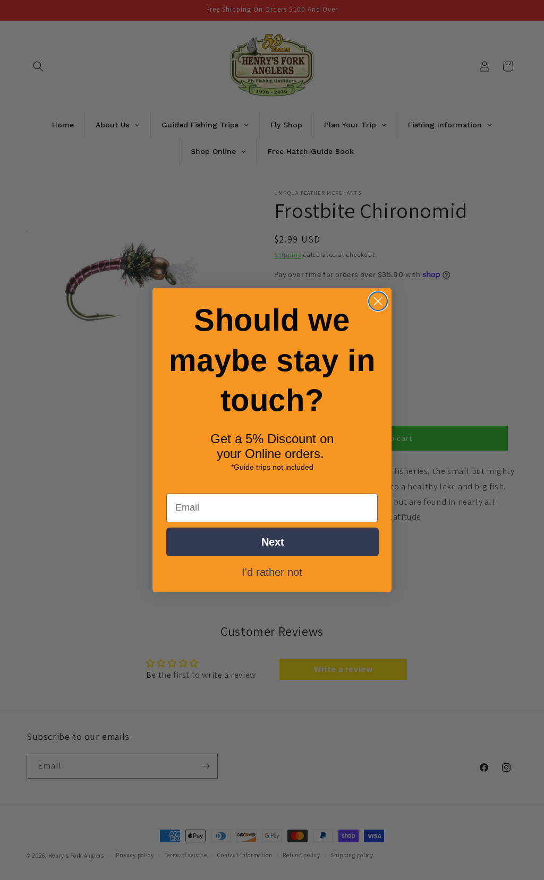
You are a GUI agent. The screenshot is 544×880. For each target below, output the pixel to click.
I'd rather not (272, 571)
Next (272, 542)
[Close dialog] (378, 301)
